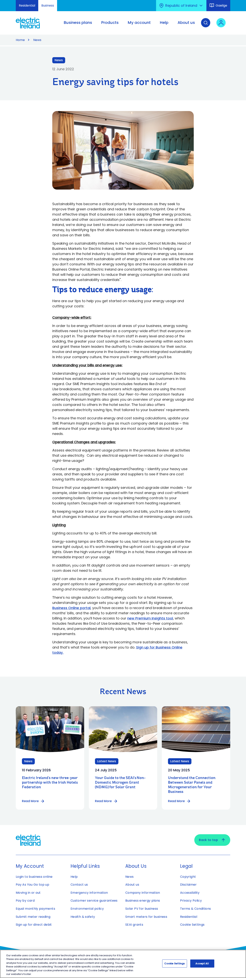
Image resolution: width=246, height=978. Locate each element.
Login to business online (34, 876)
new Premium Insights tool (150, 618)
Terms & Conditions (195, 908)
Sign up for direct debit (34, 924)
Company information (142, 892)
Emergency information (89, 892)
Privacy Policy (191, 900)
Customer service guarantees (94, 900)
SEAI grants (134, 924)
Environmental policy (87, 908)
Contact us (79, 884)
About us (132, 884)
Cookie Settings (192, 924)
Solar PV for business (141, 908)
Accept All (202, 963)
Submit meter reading (33, 916)
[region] (123, 964)
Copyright (188, 876)
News (37, 40)
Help (74, 876)
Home (20, 40)
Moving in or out (28, 892)
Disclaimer (188, 884)
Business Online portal (71, 607)
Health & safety (83, 916)
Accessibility (190, 892)
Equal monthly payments (35, 908)
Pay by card (25, 900)
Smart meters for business (146, 916)
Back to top (208, 840)
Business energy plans (142, 900)
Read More (30, 801)
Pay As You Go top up (32, 884)
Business (47, 5)
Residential (27, 5)
